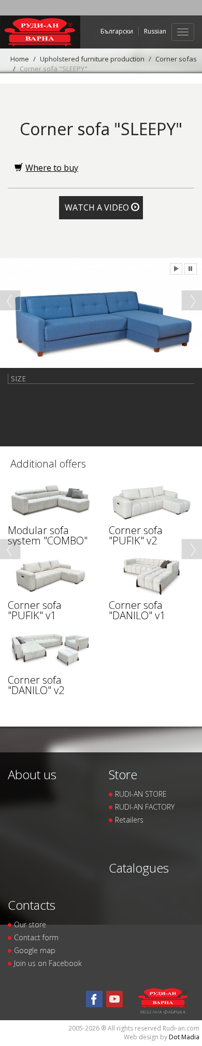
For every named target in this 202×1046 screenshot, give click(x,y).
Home (19, 58)
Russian (155, 31)
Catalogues (139, 867)
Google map (34, 950)
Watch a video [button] (98, 207)
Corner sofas (176, 58)
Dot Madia (184, 1037)
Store (123, 774)
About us (32, 774)
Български (116, 31)
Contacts (31, 904)
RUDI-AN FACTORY (145, 807)
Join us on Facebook (48, 963)
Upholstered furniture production (92, 58)
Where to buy (51, 167)
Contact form (36, 937)
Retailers (129, 820)
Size (18, 378)
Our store (30, 924)
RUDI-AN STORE (141, 794)
